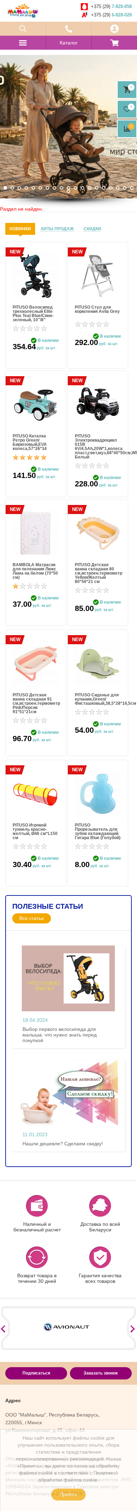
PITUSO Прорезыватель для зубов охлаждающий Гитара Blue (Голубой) (97, 831)
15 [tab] (103, 188)
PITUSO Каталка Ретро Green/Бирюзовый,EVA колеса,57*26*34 (30, 442)
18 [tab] (124, 188)
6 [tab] (40, 188)
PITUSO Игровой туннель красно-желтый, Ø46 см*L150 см (35, 831)
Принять (68, 1494)
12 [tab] (82, 188)
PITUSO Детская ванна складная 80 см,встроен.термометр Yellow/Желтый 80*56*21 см (98, 573)
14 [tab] (96, 188)
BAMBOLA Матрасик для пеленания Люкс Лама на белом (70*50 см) (35, 571)
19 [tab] (131, 188)
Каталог (69, 42)
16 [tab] (110, 188)
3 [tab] (19, 188)
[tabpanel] (68, 126)
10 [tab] (68, 188)
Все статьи (31, 918)
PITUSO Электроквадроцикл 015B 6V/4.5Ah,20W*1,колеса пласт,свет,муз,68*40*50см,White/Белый (98, 446)
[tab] (20, 229)
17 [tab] (117, 188)
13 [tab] (89, 188)
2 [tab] (12, 188)
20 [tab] (68, 191)
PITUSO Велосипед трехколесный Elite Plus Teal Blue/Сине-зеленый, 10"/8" (33, 313)
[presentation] (20, 229)
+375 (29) (111, 6)
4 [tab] (26, 188)
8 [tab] (54, 188)
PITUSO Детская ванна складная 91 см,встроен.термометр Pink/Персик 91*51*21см (36, 703)
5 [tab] (33, 188)
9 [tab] (61, 188)
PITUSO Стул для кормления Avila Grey (97, 309)
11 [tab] (75, 188)
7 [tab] (47, 188)
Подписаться (36, 1373)
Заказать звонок (101, 1373)
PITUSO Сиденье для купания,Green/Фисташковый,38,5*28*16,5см (98, 699)
